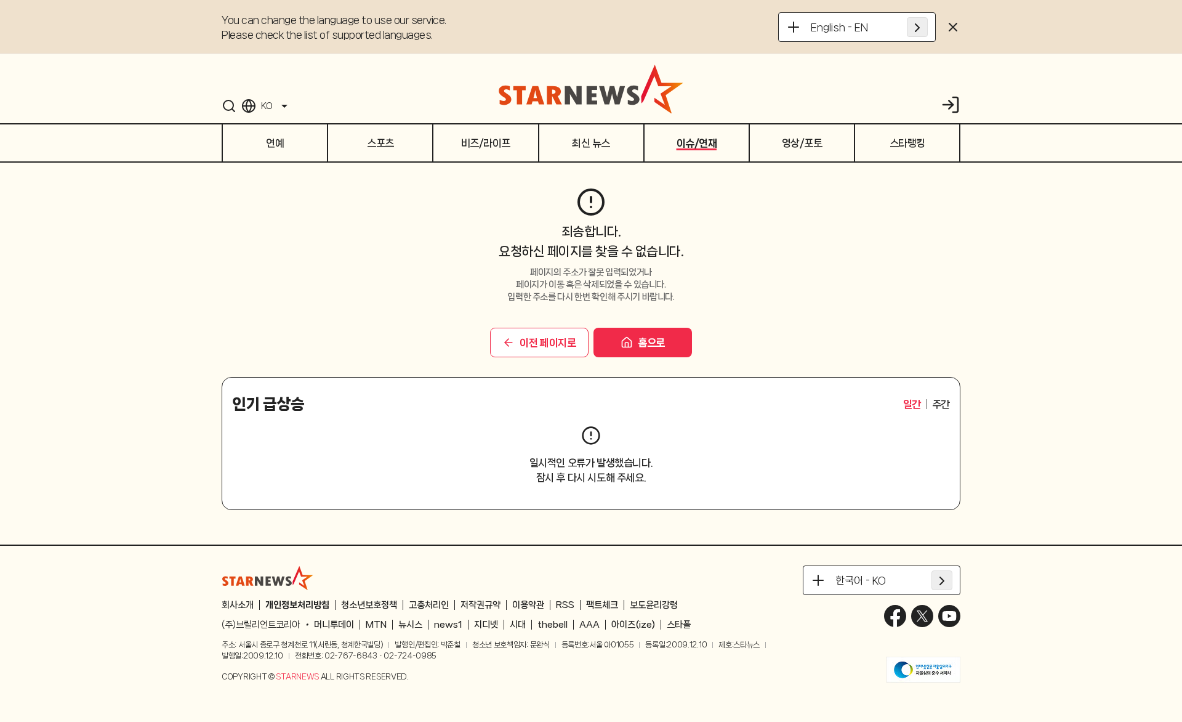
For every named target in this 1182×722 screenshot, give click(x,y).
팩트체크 (602, 605)
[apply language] (917, 27)
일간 (912, 404)
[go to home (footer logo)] (268, 578)
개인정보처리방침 (297, 605)
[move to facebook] (895, 616)
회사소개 (238, 605)
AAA (589, 625)
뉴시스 (410, 625)
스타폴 (679, 625)
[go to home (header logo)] (591, 88)
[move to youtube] (949, 616)
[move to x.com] (922, 616)
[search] (229, 106)
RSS (565, 605)
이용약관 (528, 605)
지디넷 (486, 625)
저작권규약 (480, 605)
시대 (518, 625)
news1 (448, 625)
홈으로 (651, 342)
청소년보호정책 (369, 605)
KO (266, 106)
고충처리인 (429, 605)
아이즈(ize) (633, 625)
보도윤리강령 (654, 605)
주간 (941, 404)
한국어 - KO (860, 580)
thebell (552, 625)
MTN (376, 625)
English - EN (839, 27)
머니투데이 (334, 625)
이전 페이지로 (548, 342)
